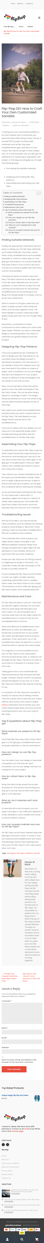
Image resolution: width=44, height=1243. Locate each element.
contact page (17, 1131)
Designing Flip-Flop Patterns (16, 199)
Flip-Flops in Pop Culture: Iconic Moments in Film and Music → (31, 977)
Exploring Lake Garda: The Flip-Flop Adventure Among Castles (24, 1191)
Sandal (37, 853)
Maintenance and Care (14, 207)
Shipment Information (10, 1167)
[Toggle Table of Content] (37, 193)
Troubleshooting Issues (14, 204)
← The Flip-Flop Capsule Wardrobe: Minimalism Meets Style (10, 977)
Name (5, 1028)
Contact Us (29, 3)
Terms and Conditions (10, 1163)
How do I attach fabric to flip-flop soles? (24, 223)
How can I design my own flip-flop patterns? (22, 219)
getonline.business (13, 1225)
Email (4, 1038)
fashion (5, 705)
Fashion (30, 26)
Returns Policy (7, 1174)
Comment (7, 1001)
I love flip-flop (9, 26)
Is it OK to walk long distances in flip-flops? (21, 1210)
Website (5, 1047)
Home (13, 3)
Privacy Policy (7, 1171)
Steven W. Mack (19, 122)
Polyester (29, 853)
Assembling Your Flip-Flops (16, 202)
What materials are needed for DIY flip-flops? (23, 214)
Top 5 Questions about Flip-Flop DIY (19, 210)
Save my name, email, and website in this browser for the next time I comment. (19, 1061)
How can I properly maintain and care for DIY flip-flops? (24, 231)
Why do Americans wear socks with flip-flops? (22, 1205)
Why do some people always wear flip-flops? (22, 1199)
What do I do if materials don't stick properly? (22, 226)
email (26, 1129)
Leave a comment (21, 125)
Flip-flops (20, 853)
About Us (20, 3)
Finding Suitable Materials (14, 196)
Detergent (11, 853)
